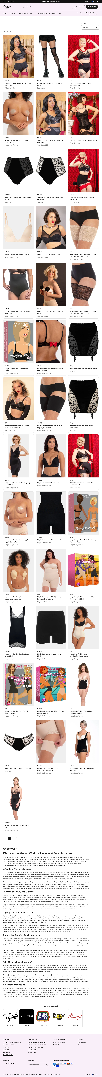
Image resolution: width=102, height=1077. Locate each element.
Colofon (5, 1074)
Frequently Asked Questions (37, 1042)
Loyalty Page (32, 1052)
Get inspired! (82, 1042)
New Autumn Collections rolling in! (51, 1)
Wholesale (56, 1045)
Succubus (56, 1074)
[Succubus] (7, 7)
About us (6, 1047)
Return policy (32, 1050)
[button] (92, 7)
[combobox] (47, 7)
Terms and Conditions (17, 1074)
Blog (79, 1045)
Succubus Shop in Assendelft (12, 1042)
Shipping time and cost (35, 1047)
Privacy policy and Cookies (33, 1074)
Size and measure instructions (37, 1045)
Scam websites (8, 1054)
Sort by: (83, 23)
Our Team (6, 1050)
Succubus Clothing (9, 1045)
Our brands (6, 1052)
